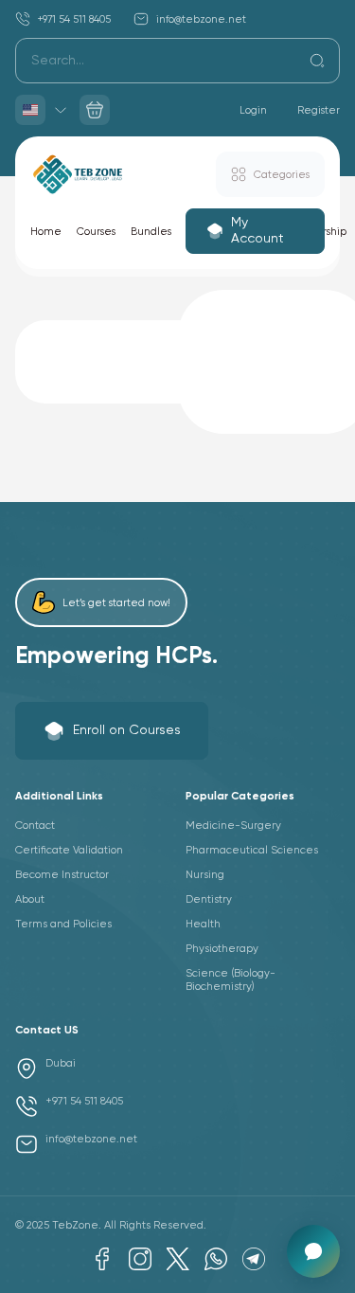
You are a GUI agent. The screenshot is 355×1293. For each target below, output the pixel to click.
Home (46, 231)
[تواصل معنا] (313, 1251)
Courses (96, 231)
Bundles (151, 231)
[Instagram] (140, 1259)
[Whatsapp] (215, 1259)
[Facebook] (102, 1259)
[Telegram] (253, 1259)
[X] (178, 1259)
